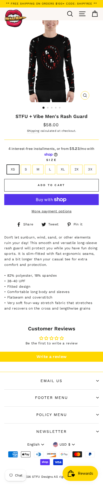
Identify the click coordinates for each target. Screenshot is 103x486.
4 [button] (56, 108)
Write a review (51, 356)
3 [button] (52, 108)
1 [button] (43, 108)
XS (13, 169)
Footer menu (51, 397)
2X (76, 169)
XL (63, 169)
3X (90, 169)
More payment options (52, 211)
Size (51, 160)
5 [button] (60, 108)
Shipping (33, 131)
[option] (51, 4)
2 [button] (48, 108)
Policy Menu (51, 414)
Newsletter (51, 431)
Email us (51, 381)
